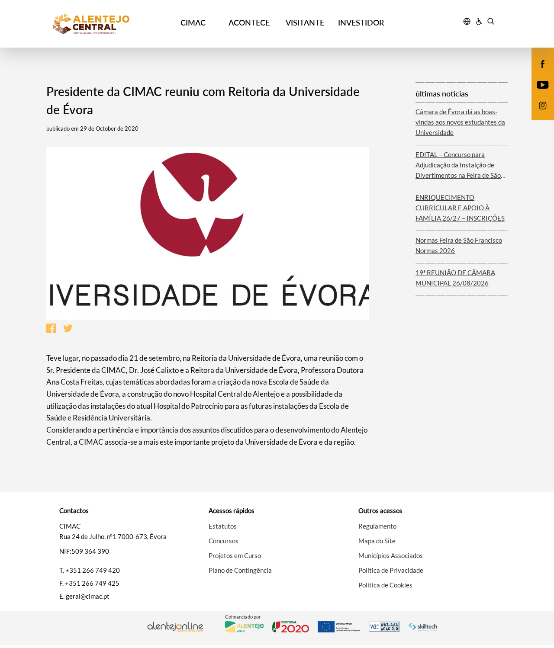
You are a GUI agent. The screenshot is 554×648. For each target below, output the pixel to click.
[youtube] (543, 84)
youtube (537, 93)
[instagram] (543, 104)
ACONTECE (249, 22)
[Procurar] (490, 22)
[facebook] (543, 63)
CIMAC (193, 22)
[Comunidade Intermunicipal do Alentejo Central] (109, 23)
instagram (537, 114)
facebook (537, 72)
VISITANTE (305, 22)
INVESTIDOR (361, 22)
